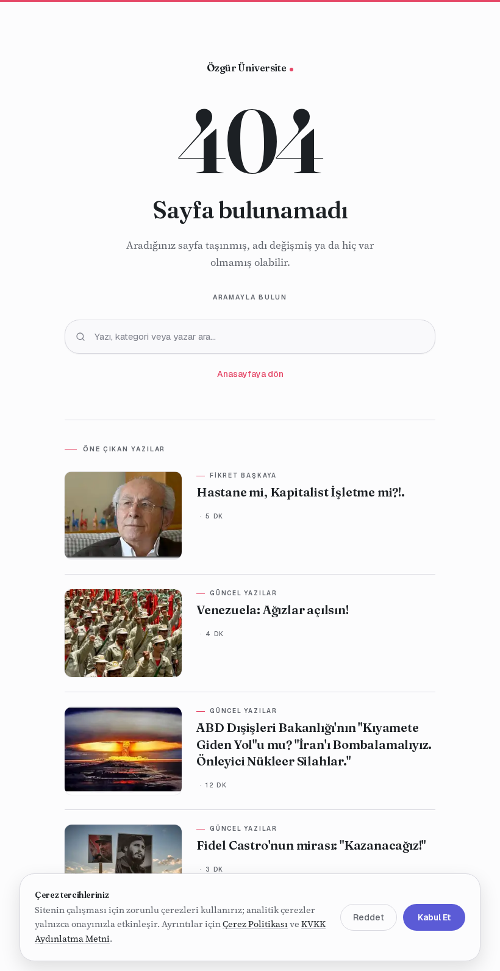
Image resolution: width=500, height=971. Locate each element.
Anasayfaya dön (250, 373)
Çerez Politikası (255, 924)
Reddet (368, 917)
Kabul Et (434, 917)
